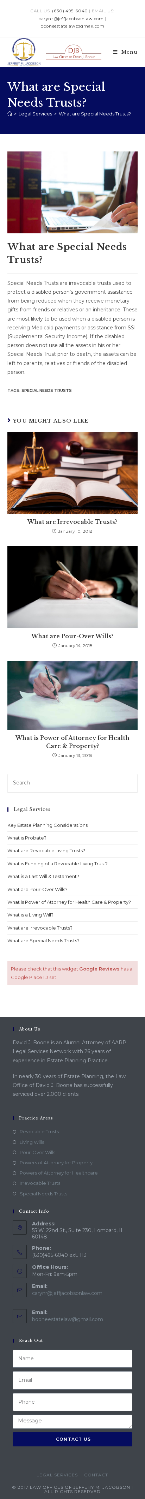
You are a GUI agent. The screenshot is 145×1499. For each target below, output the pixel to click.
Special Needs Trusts (46, 390)
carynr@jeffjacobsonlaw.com (71, 18)
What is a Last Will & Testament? (43, 876)
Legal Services (57, 1474)
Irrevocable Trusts (40, 1183)
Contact (96, 1474)
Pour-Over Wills (37, 1152)
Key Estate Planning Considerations (47, 825)
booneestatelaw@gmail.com (72, 26)
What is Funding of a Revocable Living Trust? (57, 863)
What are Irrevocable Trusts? (72, 521)
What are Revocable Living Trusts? (46, 850)
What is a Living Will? (30, 915)
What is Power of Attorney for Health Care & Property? (72, 741)
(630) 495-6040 (70, 10)
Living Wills (32, 1142)
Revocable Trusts (39, 1131)
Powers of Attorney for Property (56, 1162)
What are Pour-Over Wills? (72, 636)
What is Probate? (26, 838)
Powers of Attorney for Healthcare (59, 1173)
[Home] (9, 114)
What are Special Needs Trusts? (95, 114)
